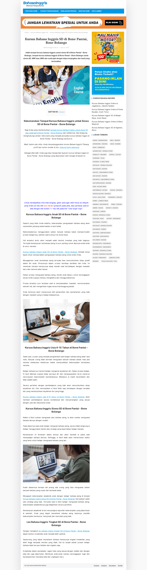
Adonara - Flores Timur (101, 161)
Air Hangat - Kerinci (99, 229)
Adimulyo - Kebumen (99, 154)
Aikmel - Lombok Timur (100, 201)
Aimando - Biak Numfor (100, 204)
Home (27, 32)
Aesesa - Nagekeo (116, 190)
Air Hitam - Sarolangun (101, 236)
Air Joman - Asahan (99, 240)
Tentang (96, 565)
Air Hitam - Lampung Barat (101, 233)
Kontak (120, 565)
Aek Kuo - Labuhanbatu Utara (103, 172)
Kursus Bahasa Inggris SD (39, 32)
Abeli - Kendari (115, 140)
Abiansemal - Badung (100, 144)
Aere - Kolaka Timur (99, 186)
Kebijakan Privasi (68, 11)
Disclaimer (96, 11)
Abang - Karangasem (100, 140)
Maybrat (96, 261)
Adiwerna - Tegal (98, 158)
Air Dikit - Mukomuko (113, 218)
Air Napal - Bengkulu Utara (102, 250)
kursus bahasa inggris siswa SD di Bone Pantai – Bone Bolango (49, 499)
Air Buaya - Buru (98, 218)
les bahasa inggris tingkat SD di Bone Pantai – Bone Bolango (64, 531)
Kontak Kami (84, 11)
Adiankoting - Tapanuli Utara (102, 151)
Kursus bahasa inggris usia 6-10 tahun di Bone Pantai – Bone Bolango (54, 397)
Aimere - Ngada (98, 208)
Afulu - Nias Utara (99, 197)
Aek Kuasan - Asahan (100, 169)
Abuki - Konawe (115, 144)
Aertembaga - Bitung (100, 190)
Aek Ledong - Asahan (100, 176)
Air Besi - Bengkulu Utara (101, 215)
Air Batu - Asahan (112, 208)
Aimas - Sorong (116, 204)
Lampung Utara (114, 257)
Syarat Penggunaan (49, 11)
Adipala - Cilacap (115, 154)
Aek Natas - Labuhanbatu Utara (103, 179)
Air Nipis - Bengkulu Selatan (102, 254)
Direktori (104, 565)
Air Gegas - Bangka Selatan (102, 225)
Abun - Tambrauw (99, 147)
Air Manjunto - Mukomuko (102, 243)
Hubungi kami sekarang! (69, 147)
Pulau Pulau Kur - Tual (109, 261)
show (61, 112)
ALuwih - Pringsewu (99, 257)
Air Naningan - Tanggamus (102, 247)
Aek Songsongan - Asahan (102, 183)
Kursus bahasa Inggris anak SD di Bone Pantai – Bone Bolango (50, 252)
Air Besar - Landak (99, 211)
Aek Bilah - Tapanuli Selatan (102, 165)
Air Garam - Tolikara (100, 222)
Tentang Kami (31, 11)
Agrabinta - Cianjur (115, 197)
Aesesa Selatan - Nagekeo (102, 193)
